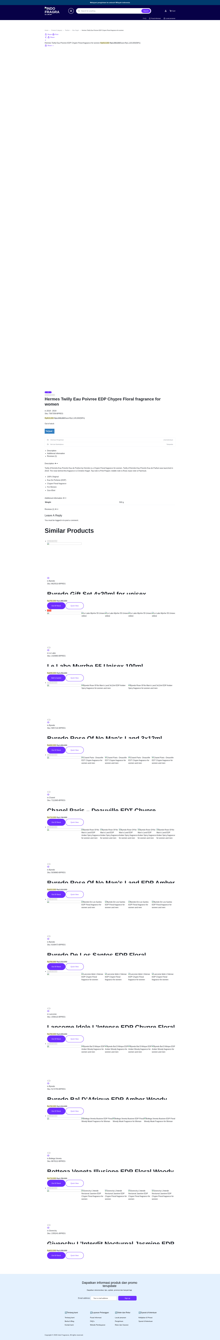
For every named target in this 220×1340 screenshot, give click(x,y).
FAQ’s (92, 1321)
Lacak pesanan (170, 18)
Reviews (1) (52, 456)
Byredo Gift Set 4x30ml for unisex (96, 594)
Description (51, 451)
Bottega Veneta (55, 1158)
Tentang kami (69, 1317)
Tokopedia (169, 444)
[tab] (111, 450)
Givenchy (53, 1231)
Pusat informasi (156, 18)
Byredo (52, 581)
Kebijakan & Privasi (145, 1317)
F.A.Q (144, 18)
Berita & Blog (69, 1321)
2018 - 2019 (51, 411)
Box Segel (75, 30)
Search (145, 11)
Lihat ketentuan (168, 440)
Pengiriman (119, 1321)
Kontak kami (69, 1325)
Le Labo (52, 653)
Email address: (84, 1298)
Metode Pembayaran (97, 1325)
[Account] (166, 10)
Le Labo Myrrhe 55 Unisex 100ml (95, 666)
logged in (59, 520)
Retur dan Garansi (121, 1325)
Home (46, 30)
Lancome (53, 1014)
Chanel (52, 798)
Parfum (67, 30)
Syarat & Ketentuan (146, 1321)
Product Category (56, 30)
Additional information (56, 453)
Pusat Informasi (95, 1317)
